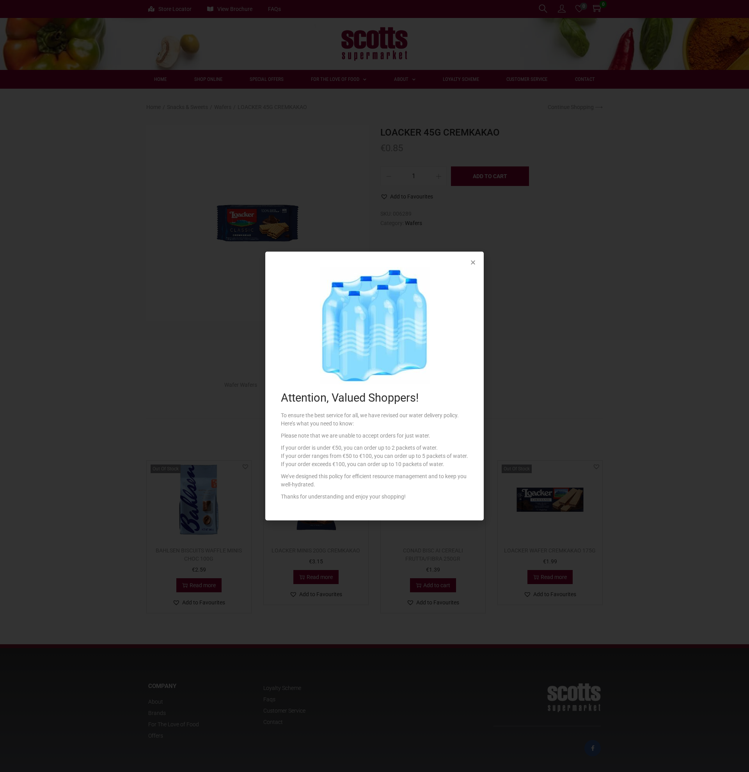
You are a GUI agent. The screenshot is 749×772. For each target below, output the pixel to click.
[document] (374, 386)
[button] (473, 262)
